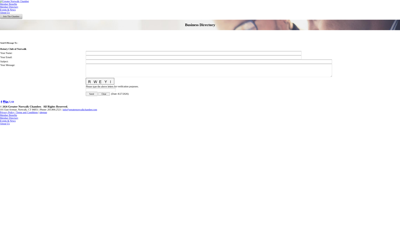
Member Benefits (8, 4)
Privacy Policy (7, 112)
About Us (5, 12)
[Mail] (12, 102)
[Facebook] (1, 102)
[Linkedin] (7, 102)
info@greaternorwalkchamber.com (80, 109)
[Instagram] (4, 102)
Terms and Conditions (27, 112)
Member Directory (9, 7)
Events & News (8, 9)
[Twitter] (10, 102)
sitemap (43, 112)
